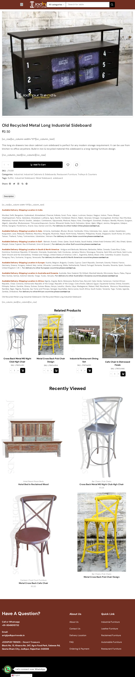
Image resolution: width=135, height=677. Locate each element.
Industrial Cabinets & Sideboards (40, 174)
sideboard (58, 178)
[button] (21, 4)
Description (9, 196)
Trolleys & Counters (87, 174)
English (17, 675)
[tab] (9, 196)
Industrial (18, 174)
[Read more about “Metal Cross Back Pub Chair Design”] (56, 370)
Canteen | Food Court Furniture (33, 580)
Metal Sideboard (44, 178)
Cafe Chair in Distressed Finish (117, 363)
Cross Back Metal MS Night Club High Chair (17, 360)
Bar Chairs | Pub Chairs (101, 481)
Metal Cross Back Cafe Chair (33, 583)
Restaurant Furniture (67, 174)
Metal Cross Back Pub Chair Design (51, 360)
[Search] (112, 4)
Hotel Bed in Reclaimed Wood (33, 484)
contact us (94, 226)
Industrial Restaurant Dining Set (84, 360)
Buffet (11, 178)
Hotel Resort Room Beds (33, 481)
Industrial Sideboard (25, 178)
